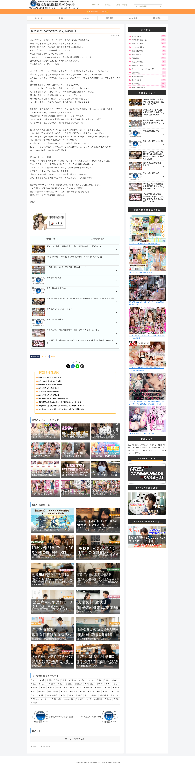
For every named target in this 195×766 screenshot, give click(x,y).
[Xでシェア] (68, 366)
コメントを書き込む (75, 739)
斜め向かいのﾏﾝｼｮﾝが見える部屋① (50, 384)
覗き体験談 (35, 356)
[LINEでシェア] (77, 366)
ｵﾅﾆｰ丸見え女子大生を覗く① (48, 388)
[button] (160, 7)
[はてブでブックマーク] (73, 366)
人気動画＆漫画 (97, 239)
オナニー (46, 356)
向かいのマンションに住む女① (49, 377)
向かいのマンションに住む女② (49, 381)
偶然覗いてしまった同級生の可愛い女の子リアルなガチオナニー (61, 406)
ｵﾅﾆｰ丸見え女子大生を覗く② (48, 391)
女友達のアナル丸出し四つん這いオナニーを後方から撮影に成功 (61, 409)
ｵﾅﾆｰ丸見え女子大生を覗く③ (48, 395)
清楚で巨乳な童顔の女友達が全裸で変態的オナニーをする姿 (59, 402)
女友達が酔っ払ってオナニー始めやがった (53, 398)
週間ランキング (52, 239)
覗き (53, 356)
